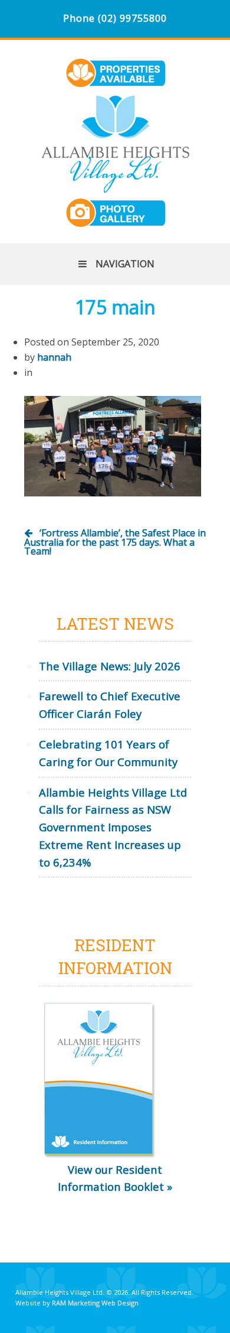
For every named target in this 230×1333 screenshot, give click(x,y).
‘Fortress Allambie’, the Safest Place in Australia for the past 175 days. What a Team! (115, 542)
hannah (54, 357)
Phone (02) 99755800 (115, 18)
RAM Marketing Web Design (95, 1302)
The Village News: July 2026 (109, 666)
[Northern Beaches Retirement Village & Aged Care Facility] (115, 186)
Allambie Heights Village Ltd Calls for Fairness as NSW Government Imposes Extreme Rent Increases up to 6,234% (113, 827)
